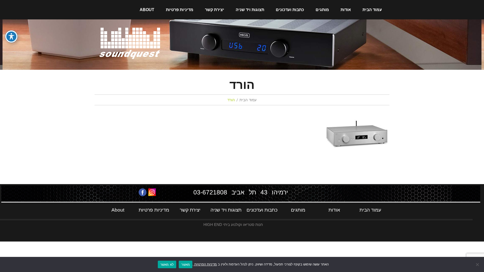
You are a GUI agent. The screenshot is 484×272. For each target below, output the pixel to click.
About (147, 10)
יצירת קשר (214, 10)
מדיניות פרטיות (179, 10)
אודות (346, 10)
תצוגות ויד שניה (250, 10)
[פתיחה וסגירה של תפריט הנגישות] (11, 36)
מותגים (322, 10)
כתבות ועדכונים (290, 10)
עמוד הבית (372, 10)
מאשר (185, 264)
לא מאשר (167, 264)
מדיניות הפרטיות (205, 264)
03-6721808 (210, 192)
